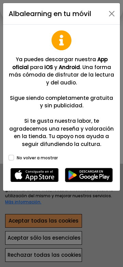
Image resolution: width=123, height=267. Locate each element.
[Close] (111, 13)
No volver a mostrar (37, 158)
